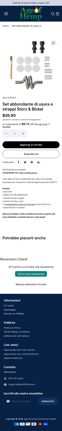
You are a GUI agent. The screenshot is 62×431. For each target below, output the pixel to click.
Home (5, 25)
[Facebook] (18, 162)
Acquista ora (31, 154)
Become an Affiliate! (14, 313)
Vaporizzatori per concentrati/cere (21, 354)
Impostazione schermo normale (20, 204)
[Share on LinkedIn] (38, 162)
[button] (31, 124)
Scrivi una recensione (31, 274)
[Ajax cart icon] (58, 14)
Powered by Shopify (46, 419)
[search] (53, 14)
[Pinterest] (31, 162)
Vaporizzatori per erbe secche (19, 349)
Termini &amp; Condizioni (17, 331)
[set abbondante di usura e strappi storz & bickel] (53, 42)
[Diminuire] (6, 133)
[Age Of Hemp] (31, 14)
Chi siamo (9, 305)
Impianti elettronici (13, 358)
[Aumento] (23, 133)
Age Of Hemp (30, 419)
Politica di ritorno (12, 327)
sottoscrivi (48, 401)
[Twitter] (25, 162)
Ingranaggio (10, 309)
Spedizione (6, 120)
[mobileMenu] (6, 13)
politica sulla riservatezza (16, 335)
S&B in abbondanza (28, 172)
